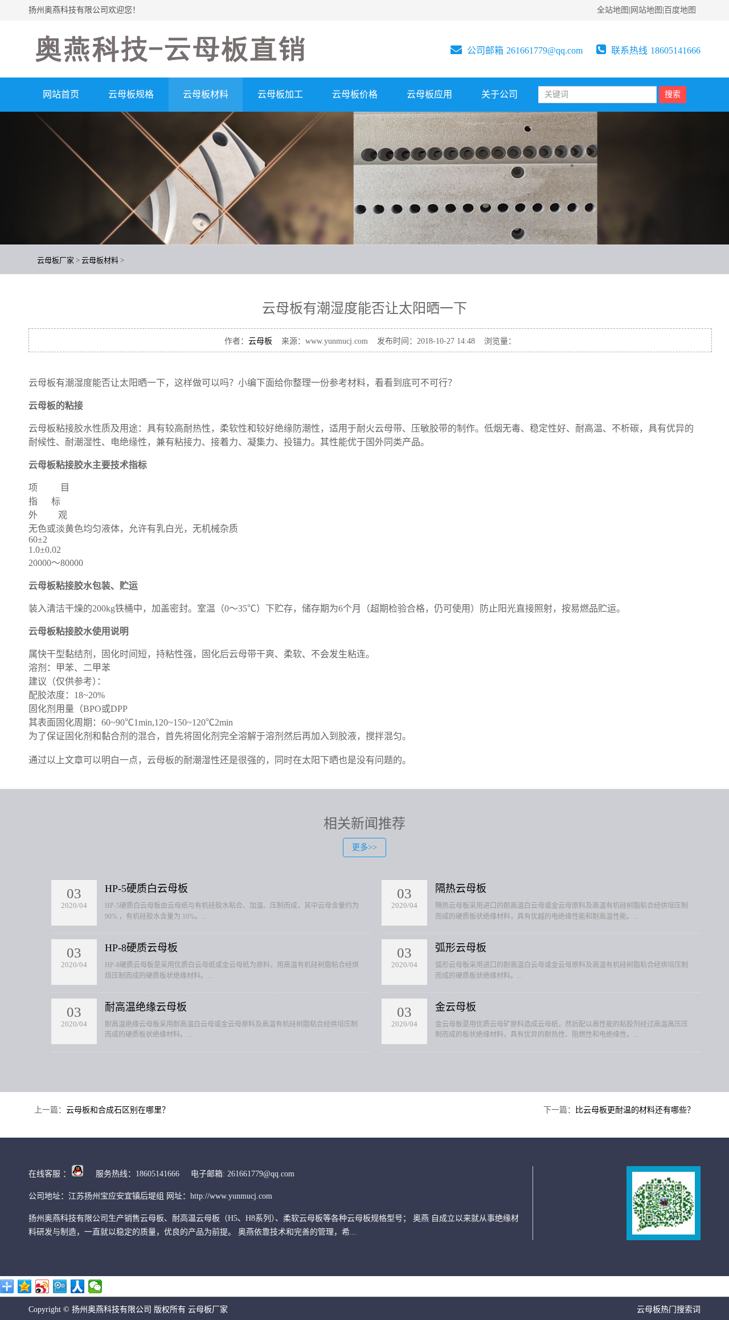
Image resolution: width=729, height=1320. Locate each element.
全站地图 (613, 10)
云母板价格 (355, 94)
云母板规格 (131, 94)
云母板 (260, 341)
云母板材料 (205, 94)
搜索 (673, 94)
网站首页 (61, 94)
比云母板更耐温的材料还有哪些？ (635, 1110)
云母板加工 (280, 94)
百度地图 (680, 10)
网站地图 (646, 10)
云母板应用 (429, 94)
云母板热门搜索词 (669, 1309)
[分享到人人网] (78, 1286)
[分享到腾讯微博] (60, 1286)
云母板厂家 (55, 260)
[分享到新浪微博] (42, 1286)
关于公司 (499, 94)
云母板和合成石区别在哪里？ (118, 1110)
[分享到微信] (95, 1286)
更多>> (364, 847)
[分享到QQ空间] (25, 1286)
